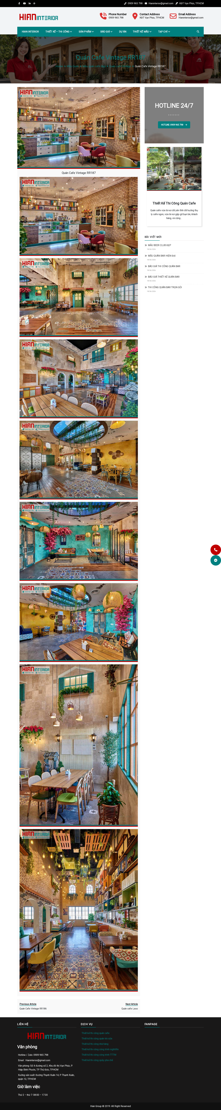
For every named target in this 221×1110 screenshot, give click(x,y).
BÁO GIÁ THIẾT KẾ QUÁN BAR (164, 276)
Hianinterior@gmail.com (161, 3)
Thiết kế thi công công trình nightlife (100, 1049)
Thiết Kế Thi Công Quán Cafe (174, 203)
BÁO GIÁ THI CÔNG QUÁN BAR (164, 266)
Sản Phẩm (85, 31)
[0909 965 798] (215, 550)
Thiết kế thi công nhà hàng (95, 1044)
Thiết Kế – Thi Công (57, 31)
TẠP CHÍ (162, 31)
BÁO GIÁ (105, 31)
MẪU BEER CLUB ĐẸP (159, 245)
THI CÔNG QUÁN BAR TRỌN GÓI (165, 287)
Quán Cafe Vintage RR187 (79, 173)
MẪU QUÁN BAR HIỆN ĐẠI (162, 255)
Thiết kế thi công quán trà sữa (97, 1038)
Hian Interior (30, 31)
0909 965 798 (135, 3)
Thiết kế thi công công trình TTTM (99, 1054)
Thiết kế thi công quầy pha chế (97, 1060)
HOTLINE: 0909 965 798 (172, 125)
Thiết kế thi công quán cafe (95, 1033)
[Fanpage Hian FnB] (215, 560)
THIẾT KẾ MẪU (141, 31)
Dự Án (122, 31)
